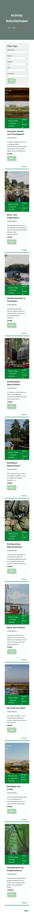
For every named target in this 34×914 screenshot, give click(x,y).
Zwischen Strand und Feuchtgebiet (15, 132)
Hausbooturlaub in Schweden (16, 299)
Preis (8, 67)
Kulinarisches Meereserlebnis (14, 545)
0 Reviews (24, 166)
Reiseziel (9, 61)
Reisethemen (10, 50)
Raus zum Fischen (16, 627)
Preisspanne (10, 73)
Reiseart (9, 55)
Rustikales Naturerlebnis (13, 464)
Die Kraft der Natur (16, 708)
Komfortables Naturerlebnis (13, 383)
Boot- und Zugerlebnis (13, 216)
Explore (11, 158)
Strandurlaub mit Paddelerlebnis (15, 869)
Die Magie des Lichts (14, 787)
